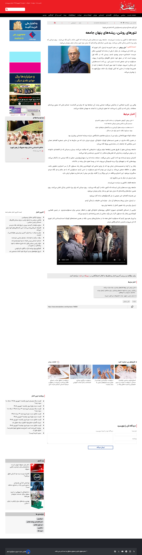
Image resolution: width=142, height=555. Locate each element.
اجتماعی (101, 15)
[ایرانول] (25, 89)
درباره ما (33, 3)
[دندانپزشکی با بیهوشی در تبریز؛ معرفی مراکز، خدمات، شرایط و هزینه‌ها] (37, 495)
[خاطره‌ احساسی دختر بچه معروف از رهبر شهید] (25, 133)
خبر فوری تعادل (38, 525)
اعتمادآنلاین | (131, 47)
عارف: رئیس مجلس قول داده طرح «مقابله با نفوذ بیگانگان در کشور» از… (26, 244)
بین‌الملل (116, 15)
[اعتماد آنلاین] (128, 6)
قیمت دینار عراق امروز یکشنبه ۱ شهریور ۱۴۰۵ (27, 406)
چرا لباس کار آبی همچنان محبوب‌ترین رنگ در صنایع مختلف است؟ (18, 485)
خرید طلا (40, 531)
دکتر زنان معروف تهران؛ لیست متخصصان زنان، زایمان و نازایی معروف (19, 467)
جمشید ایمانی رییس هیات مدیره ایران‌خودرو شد (26, 241)
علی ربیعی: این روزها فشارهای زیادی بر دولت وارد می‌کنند (119, 288)
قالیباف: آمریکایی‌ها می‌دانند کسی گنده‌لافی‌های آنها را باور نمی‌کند (23, 229)
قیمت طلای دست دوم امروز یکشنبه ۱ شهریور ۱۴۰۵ (25, 420)
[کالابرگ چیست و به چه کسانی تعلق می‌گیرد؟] (37, 477)
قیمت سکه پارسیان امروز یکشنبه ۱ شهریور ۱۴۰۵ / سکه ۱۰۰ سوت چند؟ (23, 402)
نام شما (134, 431)
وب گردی (41, 461)
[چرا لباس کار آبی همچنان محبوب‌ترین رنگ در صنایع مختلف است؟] (37, 486)
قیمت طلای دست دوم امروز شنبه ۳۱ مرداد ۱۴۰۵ (26, 414)
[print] (121, 23)
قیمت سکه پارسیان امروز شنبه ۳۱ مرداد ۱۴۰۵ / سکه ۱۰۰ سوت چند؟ (24, 410)
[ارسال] (123, 23)
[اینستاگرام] (129, 552)
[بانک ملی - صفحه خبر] (25, 25)
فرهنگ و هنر (88, 15)
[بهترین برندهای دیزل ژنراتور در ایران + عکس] (37, 504)
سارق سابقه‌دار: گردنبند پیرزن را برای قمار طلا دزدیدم (25, 225)
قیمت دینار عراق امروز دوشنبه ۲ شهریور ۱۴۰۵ (27, 417)
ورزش (95, 15)
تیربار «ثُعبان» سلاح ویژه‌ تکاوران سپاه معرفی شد (26, 423)
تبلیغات (28, 3)
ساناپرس (40, 528)
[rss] (133, 552)
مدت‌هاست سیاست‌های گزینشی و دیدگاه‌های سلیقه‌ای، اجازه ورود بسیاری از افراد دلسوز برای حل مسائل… (113, 129)
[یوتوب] (121, 552)
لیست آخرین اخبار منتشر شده (13, 212)
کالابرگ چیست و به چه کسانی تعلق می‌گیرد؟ (18, 475)
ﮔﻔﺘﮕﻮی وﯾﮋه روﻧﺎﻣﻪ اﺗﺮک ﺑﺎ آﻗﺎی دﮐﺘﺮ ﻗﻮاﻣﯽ (28, 248)
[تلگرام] (125, 552)
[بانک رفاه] (25, 111)
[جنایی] (25, 100)
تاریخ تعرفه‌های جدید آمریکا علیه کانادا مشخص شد (25, 251)
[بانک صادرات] (25, 57)
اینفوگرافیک (72, 15)
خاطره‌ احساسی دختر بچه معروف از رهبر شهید (26, 147)
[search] (7, 9)
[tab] (27, 158)
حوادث (79, 15)
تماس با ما (39, 3)
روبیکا (87, 276)
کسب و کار (58, 15)
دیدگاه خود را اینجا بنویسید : (104, 431)
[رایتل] (25, 67)
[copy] (132, 306)
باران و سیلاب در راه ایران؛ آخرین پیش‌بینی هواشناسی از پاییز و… (24, 234)
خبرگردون (40, 519)
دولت (134, 301)
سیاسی (123, 15)
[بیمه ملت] (25, 36)
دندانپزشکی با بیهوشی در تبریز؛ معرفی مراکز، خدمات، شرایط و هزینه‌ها (19, 494)
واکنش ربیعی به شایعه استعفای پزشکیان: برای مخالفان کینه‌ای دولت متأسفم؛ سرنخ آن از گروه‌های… (116, 292)
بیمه (65, 15)
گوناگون (50, 15)
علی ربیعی (126, 301)
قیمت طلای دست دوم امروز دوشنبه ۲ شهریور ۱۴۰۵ (25, 425)
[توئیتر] (117, 552)
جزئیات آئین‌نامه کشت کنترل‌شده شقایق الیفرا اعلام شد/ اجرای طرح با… (24, 429)
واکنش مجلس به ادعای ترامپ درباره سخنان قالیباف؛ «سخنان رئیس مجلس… (25, 221)
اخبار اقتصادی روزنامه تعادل (35, 522)
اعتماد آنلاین (63, 551)
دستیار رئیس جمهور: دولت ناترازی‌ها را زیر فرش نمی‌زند (120, 296)
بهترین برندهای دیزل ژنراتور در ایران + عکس (18, 502)
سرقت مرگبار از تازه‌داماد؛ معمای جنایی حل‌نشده (26, 238)
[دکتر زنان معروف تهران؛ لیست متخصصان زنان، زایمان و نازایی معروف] (37, 468)
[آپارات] (114, 552)
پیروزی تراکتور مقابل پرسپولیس (31, 217)
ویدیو (45, 15)
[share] (55, 23)
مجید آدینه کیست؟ (35, 433)
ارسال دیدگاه (100, 447)
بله (80, 276)
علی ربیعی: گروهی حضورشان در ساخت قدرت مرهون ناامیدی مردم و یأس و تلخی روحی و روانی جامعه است (113, 122)
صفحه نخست (131, 15)
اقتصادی (109, 15)
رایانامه (134, 439)
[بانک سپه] (25, 78)
